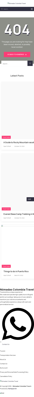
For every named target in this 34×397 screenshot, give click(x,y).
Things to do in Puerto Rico (16, 271)
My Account (3, 368)
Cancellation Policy (6, 376)
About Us (3, 359)
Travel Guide (6, 137)
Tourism (2, 351)
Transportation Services (8, 355)
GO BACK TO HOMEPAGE (15, 54)
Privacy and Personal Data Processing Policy (14, 372)
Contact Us (3, 364)
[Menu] (32, 9)
